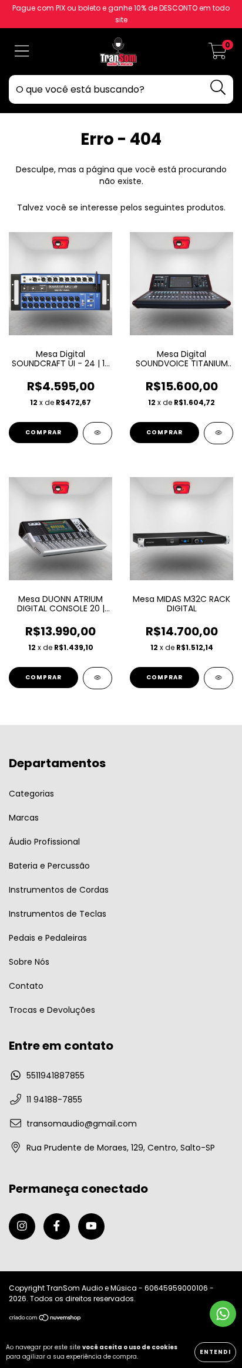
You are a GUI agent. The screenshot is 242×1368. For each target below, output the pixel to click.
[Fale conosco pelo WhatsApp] (223, 1314)
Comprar (43, 432)
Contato (26, 986)
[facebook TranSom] (56, 1226)
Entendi (215, 1351)
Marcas (24, 817)
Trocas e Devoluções (52, 1010)
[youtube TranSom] (91, 1226)
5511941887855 (55, 1075)
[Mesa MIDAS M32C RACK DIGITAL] (218, 678)
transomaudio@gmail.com (81, 1123)
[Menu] (22, 52)
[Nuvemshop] (45, 1319)
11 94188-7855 (54, 1099)
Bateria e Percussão (49, 866)
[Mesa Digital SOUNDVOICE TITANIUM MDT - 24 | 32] (218, 433)
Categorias (31, 793)
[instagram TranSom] (22, 1226)
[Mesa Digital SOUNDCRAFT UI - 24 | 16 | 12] (97, 433)
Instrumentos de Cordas (59, 890)
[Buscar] (218, 87)
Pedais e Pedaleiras (48, 938)
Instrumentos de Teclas (57, 914)
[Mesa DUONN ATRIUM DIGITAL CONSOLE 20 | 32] (97, 678)
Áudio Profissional (44, 842)
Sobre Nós (29, 962)
